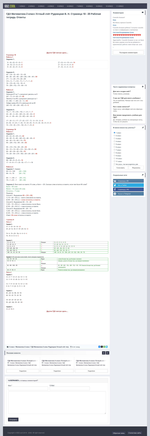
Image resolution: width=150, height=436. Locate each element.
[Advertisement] (57, 36)
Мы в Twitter (122, 185)
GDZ (10, 6)
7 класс (118, 150)
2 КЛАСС (31, 6)
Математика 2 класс (23, 347)
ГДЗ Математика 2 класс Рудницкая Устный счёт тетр (50, 347)
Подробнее (22, 371)
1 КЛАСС (22, 6)
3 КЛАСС (41, 6)
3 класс (118, 138)
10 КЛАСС (109, 6)
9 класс (118, 155)
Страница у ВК (123, 181)
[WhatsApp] (104, 347)
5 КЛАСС (60, 6)
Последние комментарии (128, 52)
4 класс (118, 141)
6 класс (118, 147)
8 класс (118, 153)
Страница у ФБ (123, 189)
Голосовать (121, 168)
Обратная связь (119, 433)
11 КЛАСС (120, 6)
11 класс (119, 161)
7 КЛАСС (80, 6)
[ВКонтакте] (99, 347)
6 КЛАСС (70, 6)
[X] (102, 347)
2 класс (11, 347)
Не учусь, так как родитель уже (127, 164)
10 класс (119, 158)
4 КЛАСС (51, 6)
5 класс (118, 144)
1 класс (118, 133)
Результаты (136, 168)
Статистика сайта (134, 433)
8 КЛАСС (89, 6)
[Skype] (107, 347)
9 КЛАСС (99, 6)
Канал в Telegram (124, 194)
